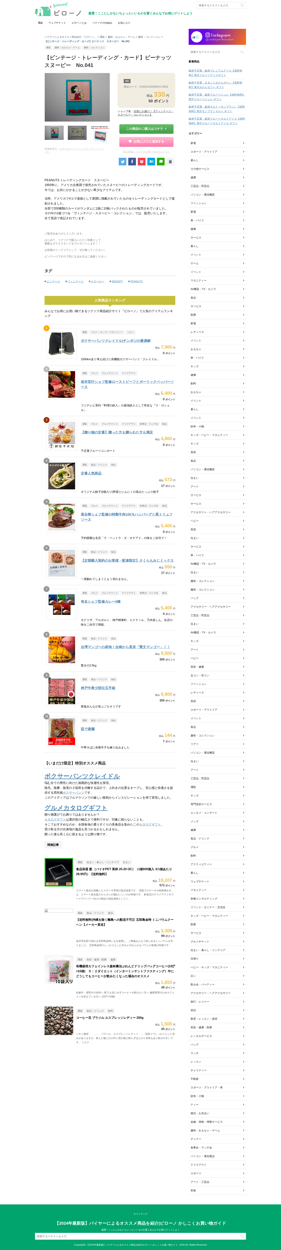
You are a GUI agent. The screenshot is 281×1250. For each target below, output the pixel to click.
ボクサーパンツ (73, 792)
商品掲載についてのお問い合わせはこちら (146, 151)
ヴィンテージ (75, 281)
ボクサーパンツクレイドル (82, 776)
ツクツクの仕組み (102, 22)
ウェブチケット (57, 22)
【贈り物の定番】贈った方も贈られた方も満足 (117, 432)
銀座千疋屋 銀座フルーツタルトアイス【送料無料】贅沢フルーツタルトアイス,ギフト (217, 121)
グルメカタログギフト (76, 807)
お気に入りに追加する (149, 141)
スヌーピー (97, 281)
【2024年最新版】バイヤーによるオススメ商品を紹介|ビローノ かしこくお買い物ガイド (140, 1223)
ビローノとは (79, 22)
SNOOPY (117, 281)
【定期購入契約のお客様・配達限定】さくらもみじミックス (127, 560)
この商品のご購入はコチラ (144, 128)
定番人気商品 (91, 473)
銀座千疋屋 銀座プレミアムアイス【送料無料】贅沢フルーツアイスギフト (215, 73)
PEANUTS (136, 281)
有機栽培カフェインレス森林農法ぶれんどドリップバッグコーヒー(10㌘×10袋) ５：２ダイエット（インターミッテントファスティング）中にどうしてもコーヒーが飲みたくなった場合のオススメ (125, 971)
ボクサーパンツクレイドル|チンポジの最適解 (116, 341)
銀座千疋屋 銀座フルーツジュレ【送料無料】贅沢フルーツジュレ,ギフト (217, 97)
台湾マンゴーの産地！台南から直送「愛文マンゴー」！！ (125, 647)
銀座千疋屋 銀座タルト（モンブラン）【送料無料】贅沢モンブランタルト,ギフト (217, 109)
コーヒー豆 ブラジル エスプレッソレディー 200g (110, 1017)
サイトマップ (140, 1214)
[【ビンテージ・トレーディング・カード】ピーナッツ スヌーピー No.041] (151, 161)
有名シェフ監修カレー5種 (101, 601)
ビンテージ (53, 281)
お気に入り (124, 22)
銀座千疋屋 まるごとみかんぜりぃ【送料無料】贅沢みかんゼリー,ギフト (215, 85)
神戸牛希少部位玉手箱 (98, 688)
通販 (40, 22)
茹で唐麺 (88, 729)
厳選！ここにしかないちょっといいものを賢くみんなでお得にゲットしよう (140, 1229)
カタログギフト (55, 819)
